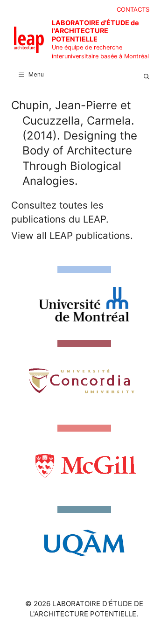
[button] (146, 75)
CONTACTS (133, 9)
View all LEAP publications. (72, 235)
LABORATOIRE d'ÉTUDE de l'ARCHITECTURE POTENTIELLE (95, 31)
